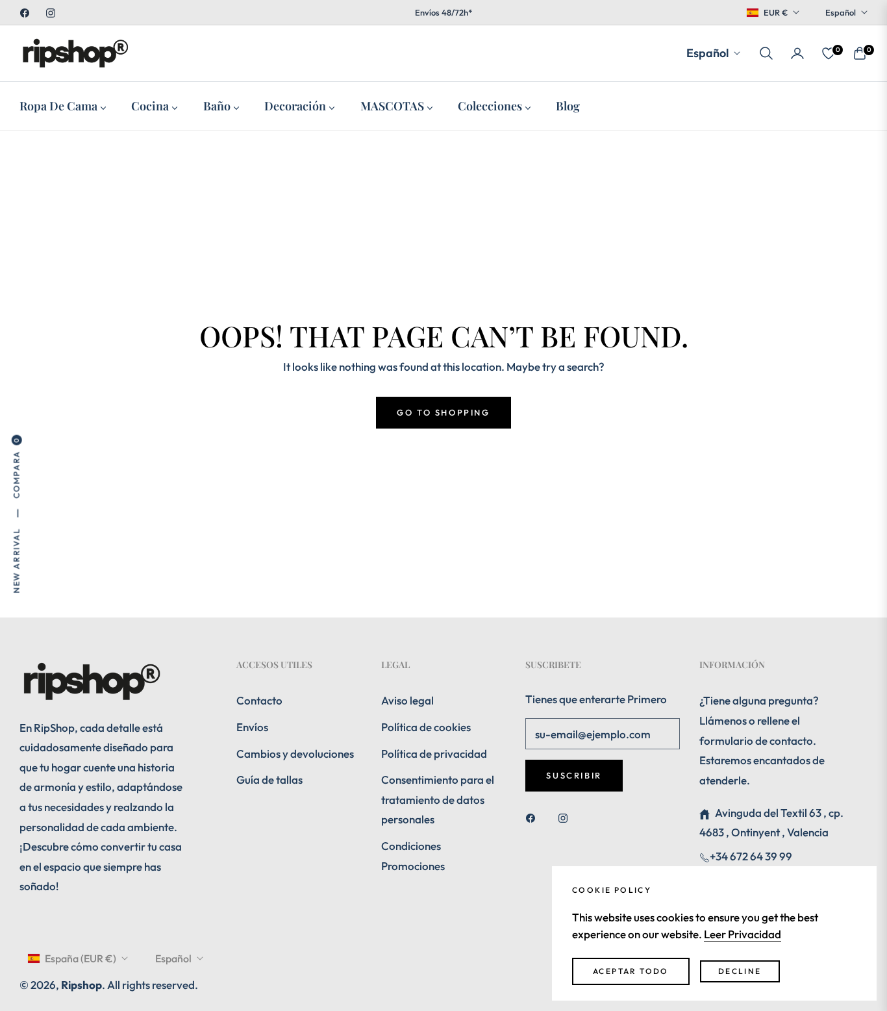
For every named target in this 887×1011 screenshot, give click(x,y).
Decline (740, 971)
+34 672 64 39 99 (751, 856)
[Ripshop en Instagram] (566, 817)
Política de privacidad (434, 753)
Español (840, 12)
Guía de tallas (269, 779)
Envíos (252, 727)
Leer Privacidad (742, 934)
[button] (766, 53)
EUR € (776, 12)
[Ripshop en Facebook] (533, 817)
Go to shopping (443, 412)
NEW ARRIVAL (16, 560)
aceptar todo (631, 971)
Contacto (259, 700)
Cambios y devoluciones (295, 753)
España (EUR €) (80, 958)
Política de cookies (426, 727)
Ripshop (81, 985)
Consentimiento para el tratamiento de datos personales (437, 799)
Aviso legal (407, 700)
